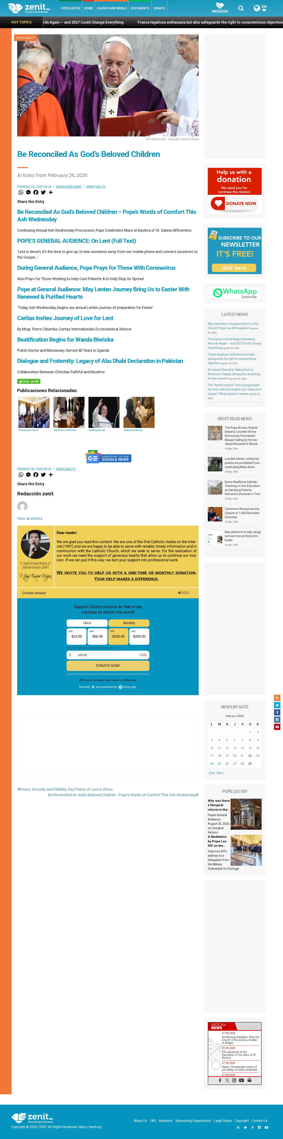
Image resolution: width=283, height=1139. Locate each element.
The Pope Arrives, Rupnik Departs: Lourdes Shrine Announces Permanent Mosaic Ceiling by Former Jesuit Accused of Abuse (241, 435)
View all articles (30, 518)
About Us (140, 1121)
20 (234, 755)
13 (234, 748)
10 (211, 748)
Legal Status (223, 1121)
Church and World (112, 8)
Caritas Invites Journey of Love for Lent (65, 318)
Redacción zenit (69, 186)
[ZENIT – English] (33, 8)
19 (227, 755)
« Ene (211, 773)
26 (227, 763)
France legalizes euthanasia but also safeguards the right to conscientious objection (154, 22)
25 (219, 763)
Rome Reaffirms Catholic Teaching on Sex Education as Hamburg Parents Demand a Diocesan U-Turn (242, 488)
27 (234, 763)
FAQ (153, 1121)
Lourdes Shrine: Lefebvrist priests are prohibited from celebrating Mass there (242, 462)
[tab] (221, 1026)
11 (219, 748)
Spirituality (25, 38)
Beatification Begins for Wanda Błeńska (65, 339)
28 (242, 763)
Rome (89, 8)
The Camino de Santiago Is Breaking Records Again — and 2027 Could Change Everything (234, 343)
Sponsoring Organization (193, 1121)
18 (219, 755)
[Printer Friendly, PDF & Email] (28, 381)
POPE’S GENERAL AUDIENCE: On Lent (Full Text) (76, 240)
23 (257, 755)
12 (227, 748)
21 (242, 755)
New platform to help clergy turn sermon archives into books (243, 536)
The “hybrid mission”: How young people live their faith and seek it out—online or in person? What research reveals (235, 389)
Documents (140, 8)
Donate (159, 8)
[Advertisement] (107, 749)
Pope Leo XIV (70, 8)
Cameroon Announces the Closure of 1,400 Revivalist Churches (242, 513)
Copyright (242, 1121)
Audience (165, 1121)
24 (211, 763)
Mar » (220, 773)
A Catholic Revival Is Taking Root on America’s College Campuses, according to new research (234, 374)
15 (250, 748)
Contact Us (259, 1121)
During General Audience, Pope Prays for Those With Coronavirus (96, 267)
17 (211, 755)
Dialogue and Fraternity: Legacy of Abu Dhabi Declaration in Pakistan (100, 361)
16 (257, 748)
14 (242, 748)
